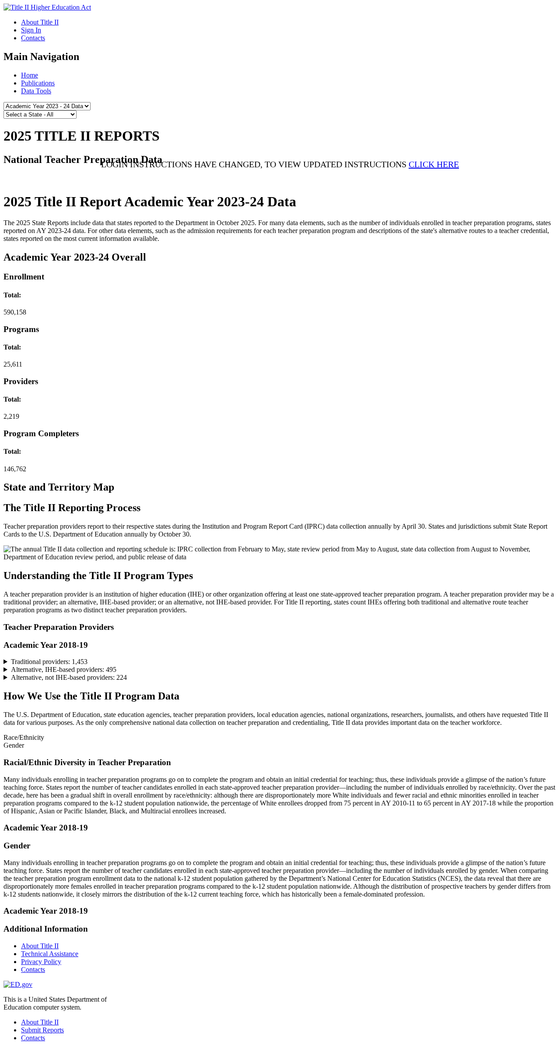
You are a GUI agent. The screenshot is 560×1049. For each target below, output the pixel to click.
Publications (38, 83)
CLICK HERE (434, 164)
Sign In (31, 30)
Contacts (33, 38)
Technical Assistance (49, 953)
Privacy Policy (41, 961)
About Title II (40, 22)
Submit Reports (42, 1030)
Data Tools (36, 91)
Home (29, 75)
